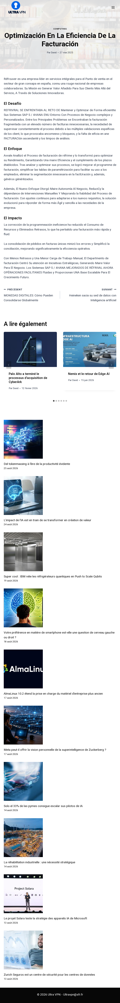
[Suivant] (111, 365)
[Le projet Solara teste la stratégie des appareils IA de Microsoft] (60, 893)
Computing (60, 29)
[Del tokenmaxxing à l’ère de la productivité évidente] (60, 439)
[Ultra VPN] (16, 7)
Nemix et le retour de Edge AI (89, 374)
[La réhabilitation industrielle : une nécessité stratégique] (60, 837)
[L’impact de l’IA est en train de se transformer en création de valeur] (60, 495)
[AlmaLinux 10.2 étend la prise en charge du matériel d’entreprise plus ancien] (60, 669)
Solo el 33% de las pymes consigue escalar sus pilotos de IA (43, 806)
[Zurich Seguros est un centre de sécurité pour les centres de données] (60, 950)
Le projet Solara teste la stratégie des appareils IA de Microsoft (45, 918)
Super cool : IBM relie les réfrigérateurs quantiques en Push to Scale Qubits (53, 576)
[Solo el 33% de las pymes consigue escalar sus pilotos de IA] (60, 781)
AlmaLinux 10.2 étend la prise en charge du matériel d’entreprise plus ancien (53, 693)
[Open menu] (113, 7)
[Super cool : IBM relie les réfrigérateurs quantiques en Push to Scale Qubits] (60, 551)
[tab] (54, 401)
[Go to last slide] (8, 365)
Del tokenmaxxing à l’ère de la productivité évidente (37, 464)
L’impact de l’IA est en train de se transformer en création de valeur (47, 520)
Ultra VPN (54, 994)
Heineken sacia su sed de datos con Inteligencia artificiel (92, 295)
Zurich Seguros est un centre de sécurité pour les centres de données (49, 974)
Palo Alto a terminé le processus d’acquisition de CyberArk (28, 378)
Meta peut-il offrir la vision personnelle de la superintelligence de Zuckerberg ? (55, 750)
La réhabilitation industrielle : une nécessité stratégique (39, 862)
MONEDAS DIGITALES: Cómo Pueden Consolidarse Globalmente (28, 295)
